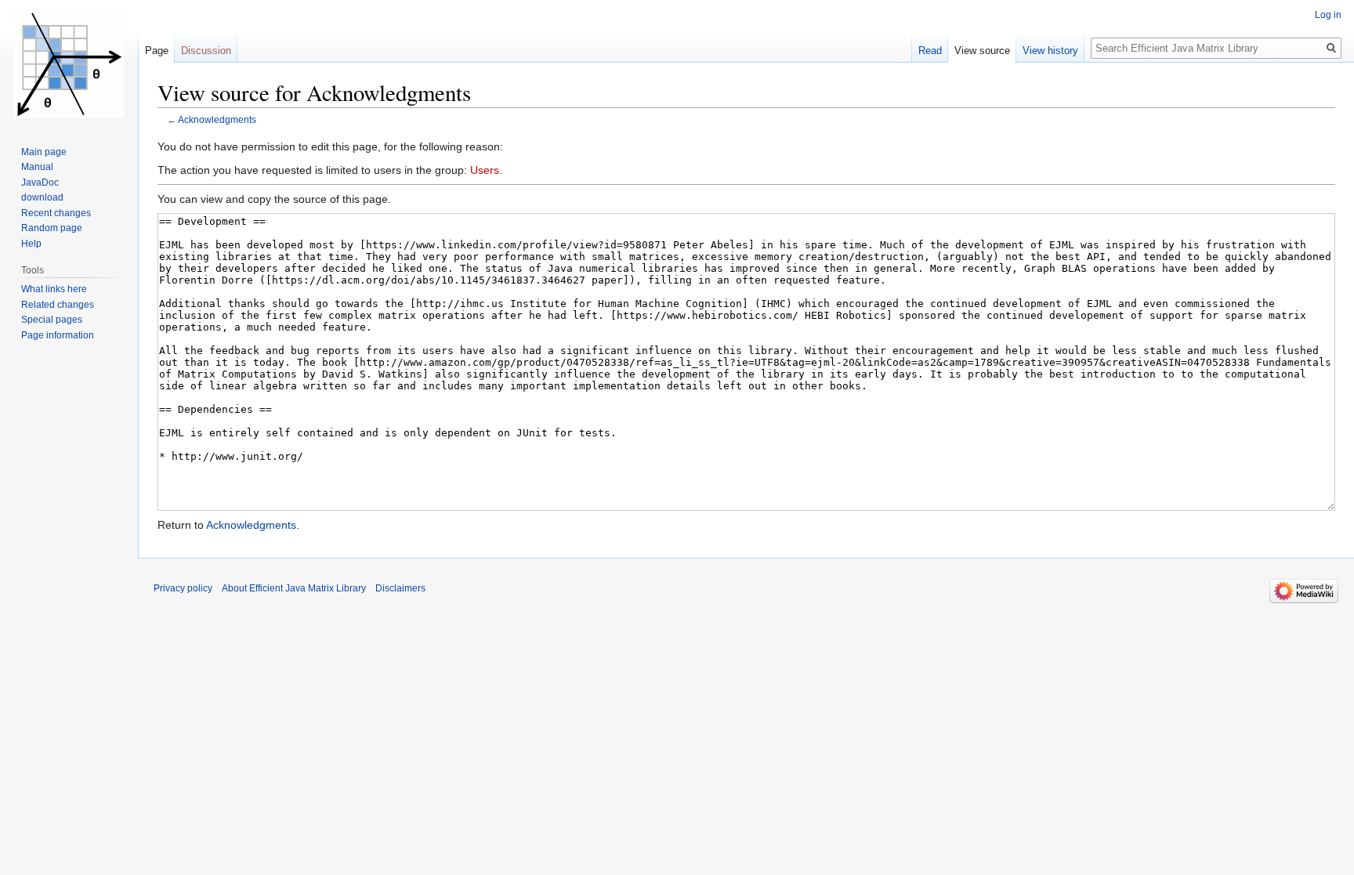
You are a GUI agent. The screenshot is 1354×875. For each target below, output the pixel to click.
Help (31, 243)
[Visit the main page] (69, 62)
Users (484, 170)
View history (1050, 50)
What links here (54, 289)
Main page (44, 151)
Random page (51, 227)
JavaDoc (40, 182)
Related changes (57, 304)
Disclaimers (400, 588)
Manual (37, 166)
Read (930, 50)
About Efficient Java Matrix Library (294, 588)
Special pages (51, 319)
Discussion (206, 50)
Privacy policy (183, 588)
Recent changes (56, 213)
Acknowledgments (217, 119)
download (42, 197)
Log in (1328, 14)
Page (156, 50)
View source (982, 50)
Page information (57, 335)
